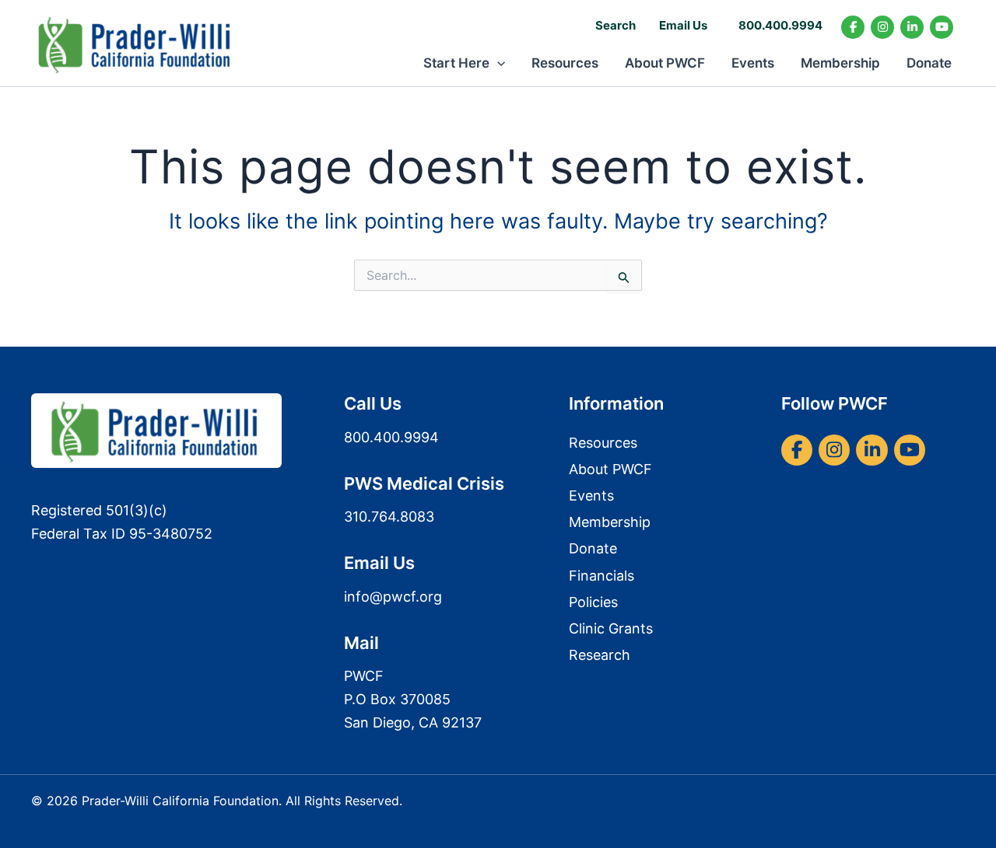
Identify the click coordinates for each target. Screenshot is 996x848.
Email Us (683, 25)
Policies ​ (595, 602)
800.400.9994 (780, 25)
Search (615, 25)
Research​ (599, 655)
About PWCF (665, 63)
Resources (564, 63)
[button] (497, 63)
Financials (601, 575)
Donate (929, 63)
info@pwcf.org (393, 596)
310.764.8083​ (389, 516)
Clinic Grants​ (611, 628)
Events (752, 63)
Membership (840, 63)
